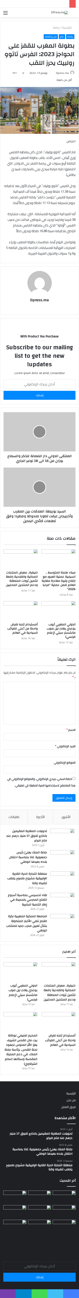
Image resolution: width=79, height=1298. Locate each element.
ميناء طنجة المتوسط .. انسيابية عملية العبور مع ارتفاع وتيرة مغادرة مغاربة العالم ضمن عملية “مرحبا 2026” (58, 581)
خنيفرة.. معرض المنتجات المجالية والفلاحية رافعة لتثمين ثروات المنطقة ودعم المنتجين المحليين (22, 579)
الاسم (70, 729)
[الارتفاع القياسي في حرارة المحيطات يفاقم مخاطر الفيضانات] (39, 1226)
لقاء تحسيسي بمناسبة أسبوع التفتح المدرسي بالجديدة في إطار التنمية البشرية (27, 899)
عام (62, 36)
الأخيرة (40, 817)
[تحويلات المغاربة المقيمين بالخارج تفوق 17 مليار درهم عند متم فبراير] (62, 837)
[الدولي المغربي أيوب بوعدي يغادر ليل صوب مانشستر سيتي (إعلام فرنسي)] (58, 610)
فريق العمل (68, 1107)
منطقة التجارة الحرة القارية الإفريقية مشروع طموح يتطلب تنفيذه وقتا (27, 878)
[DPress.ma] (59, 12)
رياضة (56, 27)
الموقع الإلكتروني (64, 762)
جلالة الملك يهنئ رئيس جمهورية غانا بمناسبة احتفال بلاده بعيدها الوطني (28, 857)
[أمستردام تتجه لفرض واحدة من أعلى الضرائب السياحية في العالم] (21, 610)
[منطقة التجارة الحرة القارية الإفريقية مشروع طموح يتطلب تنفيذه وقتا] (62, 879)
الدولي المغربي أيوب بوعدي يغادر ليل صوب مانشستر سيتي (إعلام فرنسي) (61, 631)
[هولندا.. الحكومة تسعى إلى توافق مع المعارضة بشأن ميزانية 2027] (14, 1226)
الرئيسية (67, 27)
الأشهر (66, 817)
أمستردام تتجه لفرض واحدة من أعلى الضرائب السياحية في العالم (22, 629)
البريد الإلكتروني (65, 746)
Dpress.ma (62, 72)
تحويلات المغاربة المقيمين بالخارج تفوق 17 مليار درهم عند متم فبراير (26, 835)
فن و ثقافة (51, 36)
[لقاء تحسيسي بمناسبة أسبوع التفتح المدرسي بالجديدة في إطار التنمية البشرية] (62, 901)
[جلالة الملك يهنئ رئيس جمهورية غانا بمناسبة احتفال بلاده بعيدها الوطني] (62, 858)
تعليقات (14, 817)
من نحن (71, 1100)
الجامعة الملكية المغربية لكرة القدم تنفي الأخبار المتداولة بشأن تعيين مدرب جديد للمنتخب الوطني (26, 923)
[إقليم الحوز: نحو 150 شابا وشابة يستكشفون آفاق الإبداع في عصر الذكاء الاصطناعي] (64, 1226)
